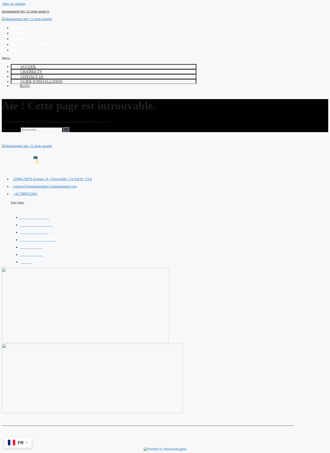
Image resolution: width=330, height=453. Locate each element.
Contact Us (23, 38)
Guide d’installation (31, 44)
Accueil (18, 27)
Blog (16, 50)
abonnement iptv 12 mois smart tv (26, 11)
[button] (99, 58)
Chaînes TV (21, 33)
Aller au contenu (13, 4)
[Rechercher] (66, 129)
